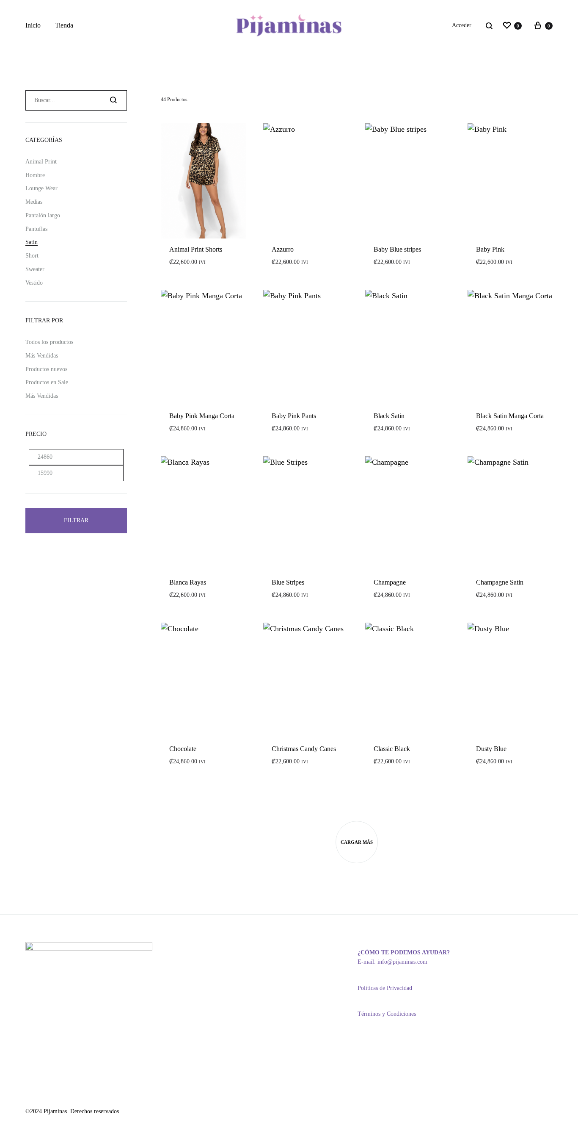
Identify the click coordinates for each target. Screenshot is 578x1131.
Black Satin (389, 415)
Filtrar (76, 520)
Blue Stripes (288, 582)
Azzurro (283, 249)
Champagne (390, 582)
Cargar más (357, 842)
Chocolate (182, 748)
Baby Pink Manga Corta (201, 415)
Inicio (33, 25)
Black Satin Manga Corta (510, 415)
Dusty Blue (491, 748)
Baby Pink (490, 249)
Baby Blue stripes (397, 249)
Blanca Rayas (187, 582)
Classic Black (392, 748)
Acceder (461, 25)
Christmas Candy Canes (304, 748)
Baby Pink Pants (294, 415)
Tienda (64, 25)
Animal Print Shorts (195, 249)
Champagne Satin (499, 582)
